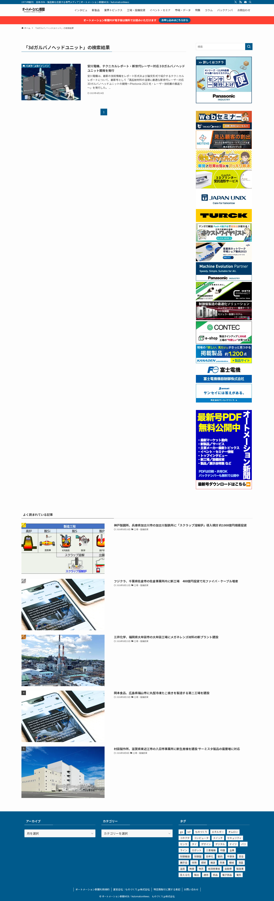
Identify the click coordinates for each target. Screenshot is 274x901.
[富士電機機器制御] (224, 382)
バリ (243, 844)
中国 (222, 850)
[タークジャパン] (224, 221)
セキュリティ (234, 838)
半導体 (230, 856)
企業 (231, 850)
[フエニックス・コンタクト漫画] (224, 240)
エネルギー (218, 832)
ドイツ (233, 844)
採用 (194, 862)
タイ (194, 844)
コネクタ (185, 838)
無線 (191, 868)
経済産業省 (214, 868)
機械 (231, 862)
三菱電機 (211, 850)
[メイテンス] (224, 148)
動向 (220, 856)
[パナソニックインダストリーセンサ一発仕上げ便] (224, 102)
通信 (206, 875)
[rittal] (224, 319)
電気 (238, 875)
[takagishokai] (224, 128)
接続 (203, 862)
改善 (222, 862)
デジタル (220, 844)
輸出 (196, 875)
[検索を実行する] (249, 46)
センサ (183, 844)
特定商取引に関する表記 (167, 889)
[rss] (240, 2)
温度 (182, 868)
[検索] (250, 2)
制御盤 (197, 856)
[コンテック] (224, 342)
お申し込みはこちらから (174, 20)
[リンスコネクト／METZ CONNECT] (224, 299)
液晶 (240, 862)
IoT (189, 832)
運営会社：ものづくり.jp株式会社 (131, 889)
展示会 (183, 862)
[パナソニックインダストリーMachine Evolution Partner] (224, 280)
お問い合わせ (191, 889)
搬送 (212, 862)
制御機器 (185, 856)
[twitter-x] (235, 2)
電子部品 (227, 875)
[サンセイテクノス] (224, 401)
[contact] (245, 2)
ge (181, 832)
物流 (201, 868)
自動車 (228, 868)
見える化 (185, 875)
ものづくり (201, 832)
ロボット (196, 850)
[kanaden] (224, 362)
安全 (241, 856)
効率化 (209, 856)
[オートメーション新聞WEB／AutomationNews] (33, 10)
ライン (183, 850)
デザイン (206, 844)
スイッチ (218, 838)
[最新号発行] (224, 488)
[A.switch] (224, 187)
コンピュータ (201, 838)
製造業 (240, 868)
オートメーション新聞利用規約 (92, 889)
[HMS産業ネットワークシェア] (224, 260)
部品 (215, 875)
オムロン (233, 832)
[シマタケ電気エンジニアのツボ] (224, 167)
